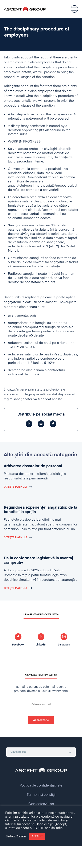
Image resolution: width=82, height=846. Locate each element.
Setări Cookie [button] (16, 836)
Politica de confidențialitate (41, 785)
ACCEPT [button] (37, 836)
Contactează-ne (41, 804)
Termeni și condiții (41, 795)
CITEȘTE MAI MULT (15, 487)
